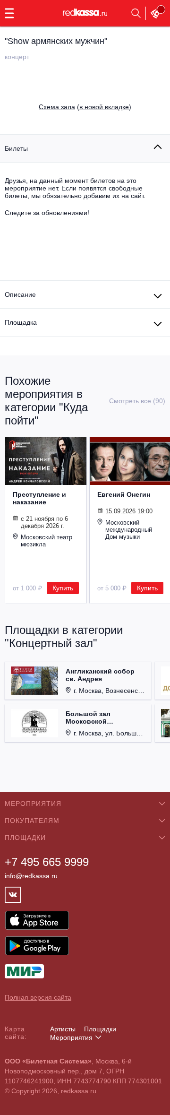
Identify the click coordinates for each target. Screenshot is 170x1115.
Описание (20, 294)
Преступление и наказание (39, 498)
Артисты (63, 1029)
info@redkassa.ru (31, 876)
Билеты (16, 148)
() (85, 107)
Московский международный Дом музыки (128, 529)
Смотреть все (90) (137, 401)
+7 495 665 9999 (47, 862)
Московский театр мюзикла (46, 541)
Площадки (100, 1029)
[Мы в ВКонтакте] (13, 895)
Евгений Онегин (123, 494)
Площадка (21, 322)
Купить (62, 588)
